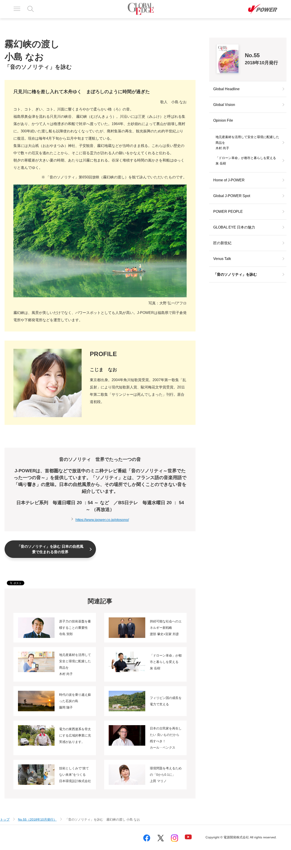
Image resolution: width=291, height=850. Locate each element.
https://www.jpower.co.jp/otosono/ (102, 520)
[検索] (31, 9)
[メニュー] (17, 9)
